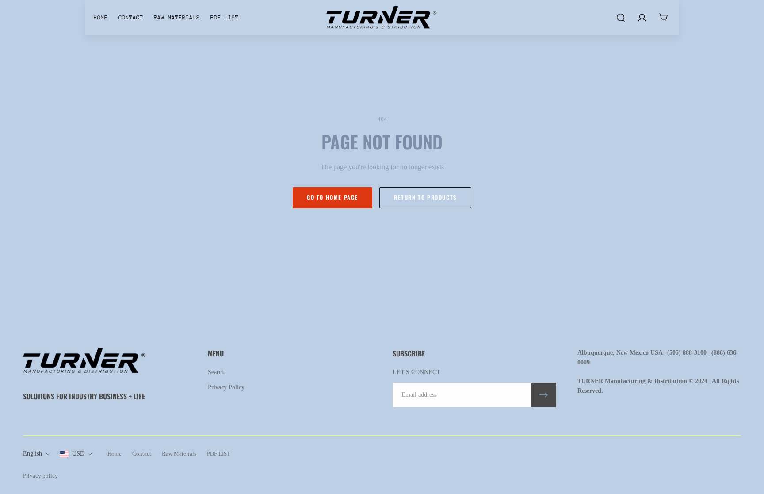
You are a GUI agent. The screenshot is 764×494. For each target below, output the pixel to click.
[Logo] (382, 17)
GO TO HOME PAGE (332, 197)
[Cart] (663, 17)
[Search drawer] (620, 17)
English (32, 453)
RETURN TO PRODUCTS (425, 197)
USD (78, 453)
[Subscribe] (543, 395)
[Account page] (642, 17)
